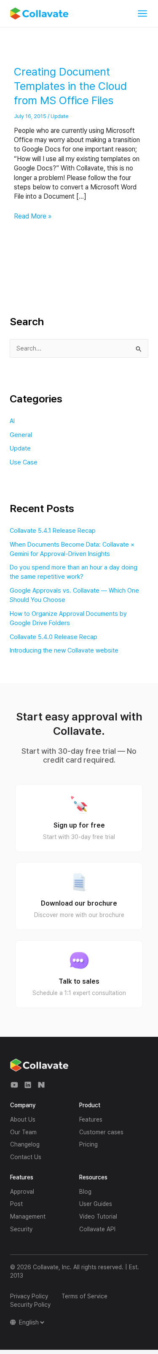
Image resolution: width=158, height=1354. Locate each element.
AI (12, 421)
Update (59, 116)
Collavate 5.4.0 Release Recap (53, 637)
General (21, 435)
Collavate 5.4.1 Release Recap (53, 530)
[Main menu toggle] (142, 13)
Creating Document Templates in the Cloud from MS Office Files (70, 86)
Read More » (32, 216)
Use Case (23, 462)
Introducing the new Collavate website (64, 650)
